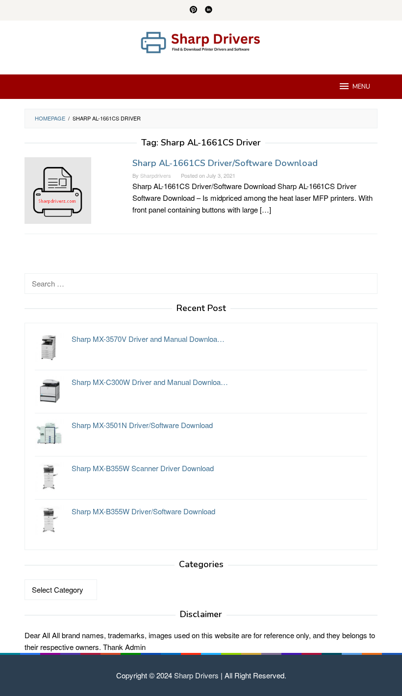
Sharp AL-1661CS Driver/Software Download (225, 163)
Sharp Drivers (196, 675)
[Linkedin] (208, 10)
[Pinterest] (193, 10)
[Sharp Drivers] (201, 41)
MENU (361, 86)
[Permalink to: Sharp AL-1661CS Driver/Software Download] (58, 189)
